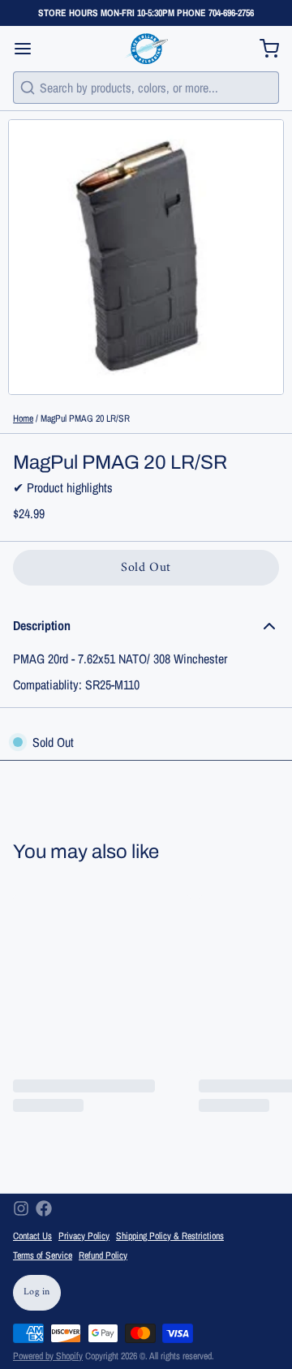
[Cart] (263, 48)
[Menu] (29, 48)
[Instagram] (21, 1208)
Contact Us (32, 1236)
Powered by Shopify (48, 1356)
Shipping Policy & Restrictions (170, 1236)
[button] (146, 568)
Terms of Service (42, 1255)
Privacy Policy (84, 1236)
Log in (37, 1292)
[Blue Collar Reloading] (145, 48)
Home (23, 418)
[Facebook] (44, 1208)
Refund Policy (103, 1255)
